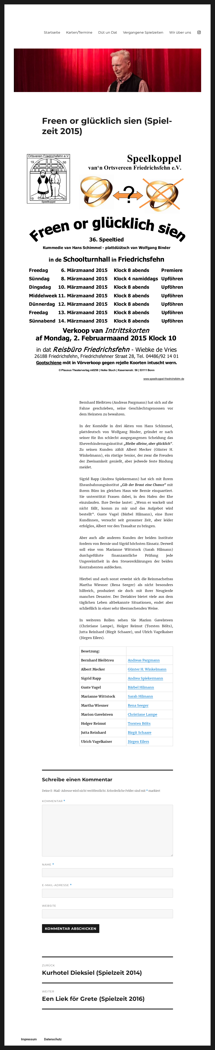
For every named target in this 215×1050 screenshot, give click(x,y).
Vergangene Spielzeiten (143, 32)
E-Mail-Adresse (57, 885)
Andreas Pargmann (144, 660)
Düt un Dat (107, 32)
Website (49, 905)
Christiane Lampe (142, 714)
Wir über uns (180, 32)
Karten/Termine (79, 32)
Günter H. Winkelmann (147, 669)
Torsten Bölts (139, 723)
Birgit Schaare (139, 732)
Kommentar (53, 801)
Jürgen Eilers (138, 741)
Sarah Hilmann (140, 696)
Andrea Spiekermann (145, 678)
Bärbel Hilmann (141, 687)
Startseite (52, 32)
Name (48, 864)
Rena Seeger (138, 705)
